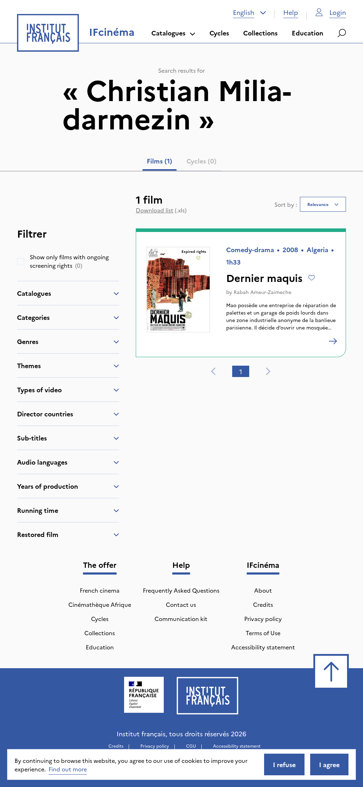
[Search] (341, 33)
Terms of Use (263, 633)
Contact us (181, 604)
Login (337, 12)
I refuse (284, 764)
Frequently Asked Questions (181, 590)
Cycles (219, 32)
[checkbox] (20, 261)
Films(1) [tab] (159, 160)
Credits (263, 604)
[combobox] (249, 12)
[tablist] (182, 162)
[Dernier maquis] (333, 341)
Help (290, 12)
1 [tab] (240, 371)
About (263, 590)
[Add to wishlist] (311, 277)
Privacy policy (263, 618)
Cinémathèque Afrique (99, 604)
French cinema (99, 590)
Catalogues (168, 32)
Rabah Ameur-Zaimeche (262, 291)
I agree (329, 764)
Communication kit (181, 618)
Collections (260, 32)
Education (307, 32)
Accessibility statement (263, 647)
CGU (191, 746)
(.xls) (161, 210)
